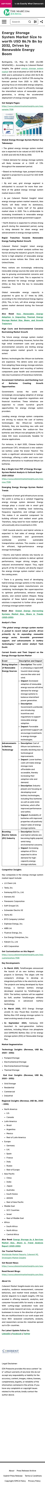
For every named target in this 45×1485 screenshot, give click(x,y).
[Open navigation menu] (4, 21)
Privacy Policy (34, 1481)
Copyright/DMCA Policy (15, 1481)
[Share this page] (41, 21)
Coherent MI (32, 1254)
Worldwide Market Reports (14, 1254)
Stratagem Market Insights (14, 1258)
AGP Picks (6, 4)
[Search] (29, 21)
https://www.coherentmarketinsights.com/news (23, 1266)
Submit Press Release (12, 1476)
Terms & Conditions (33, 1476)
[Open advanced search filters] (35, 21)
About (11, 1470)
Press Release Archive (26, 1470)
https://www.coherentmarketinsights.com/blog (23, 1274)
